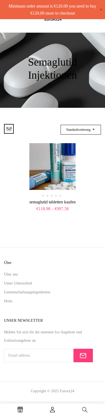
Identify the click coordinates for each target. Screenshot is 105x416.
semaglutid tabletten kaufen (52, 202)
